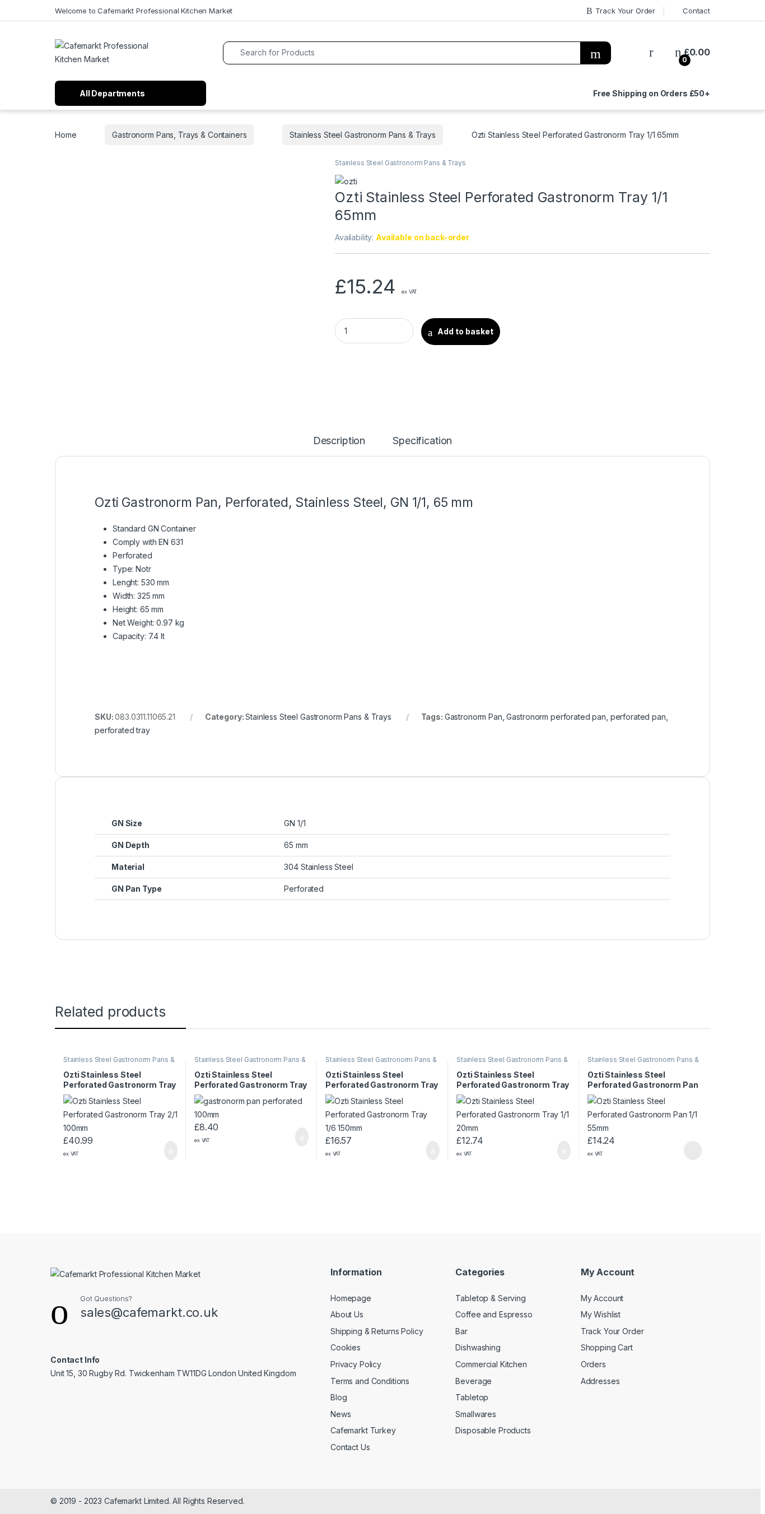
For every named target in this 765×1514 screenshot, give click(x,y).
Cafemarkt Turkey (363, 1430)
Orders (593, 1364)
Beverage (473, 1381)
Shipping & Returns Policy (376, 1331)
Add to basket (465, 331)
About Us (346, 1314)
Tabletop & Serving (490, 1298)
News (340, 1414)
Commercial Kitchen (490, 1364)
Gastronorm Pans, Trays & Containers (179, 134)
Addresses (600, 1381)
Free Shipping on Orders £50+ (651, 93)
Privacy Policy (355, 1364)
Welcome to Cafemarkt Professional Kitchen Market (143, 10)
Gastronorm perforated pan (556, 716)
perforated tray (122, 730)
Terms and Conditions (369, 1381)
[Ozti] (346, 180)
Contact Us (350, 1447)
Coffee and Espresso (493, 1314)
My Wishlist (601, 1314)
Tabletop (471, 1397)
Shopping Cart (607, 1347)
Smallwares (475, 1414)
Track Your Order (625, 10)
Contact (696, 10)
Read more (692, 1150)
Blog (338, 1397)
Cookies (345, 1347)
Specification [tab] (422, 441)
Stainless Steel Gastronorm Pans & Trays (363, 134)
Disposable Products (492, 1430)
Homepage (350, 1298)
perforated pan (638, 716)
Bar (461, 1331)
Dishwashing (477, 1347)
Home (65, 134)
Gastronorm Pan (473, 716)
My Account (602, 1298)
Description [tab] (339, 441)
